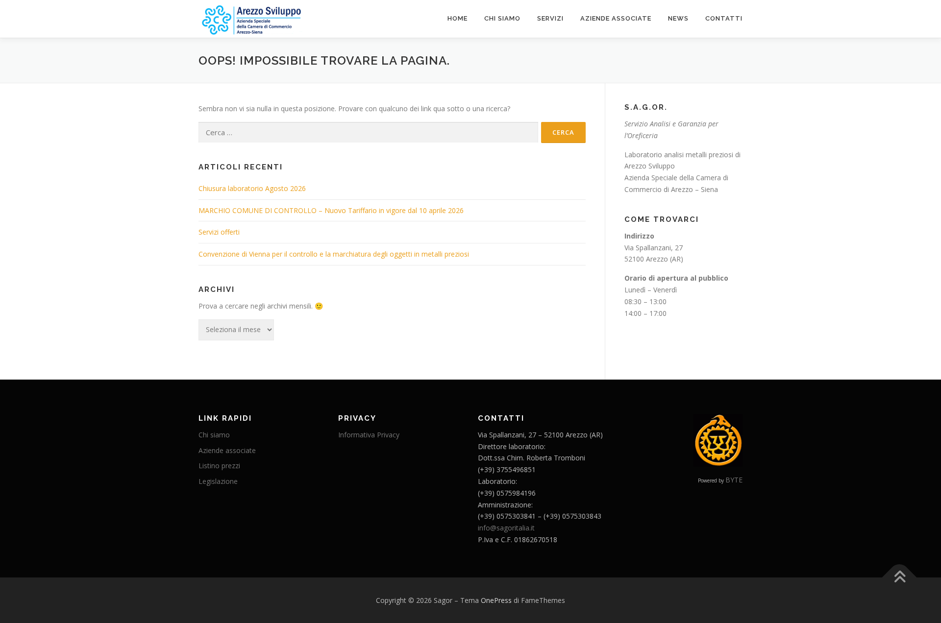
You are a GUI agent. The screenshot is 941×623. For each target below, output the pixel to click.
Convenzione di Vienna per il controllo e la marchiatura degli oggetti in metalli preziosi (333, 254)
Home (457, 18)
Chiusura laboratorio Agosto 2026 (252, 188)
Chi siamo (502, 18)
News (678, 18)
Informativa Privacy (368, 434)
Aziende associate (615, 18)
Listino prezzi (219, 465)
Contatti (724, 18)
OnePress (496, 600)
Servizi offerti (219, 232)
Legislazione (218, 481)
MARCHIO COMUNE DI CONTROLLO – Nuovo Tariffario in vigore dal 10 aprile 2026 (331, 210)
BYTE (734, 479)
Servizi (550, 18)
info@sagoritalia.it (506, 527)
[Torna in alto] (899, 577)
